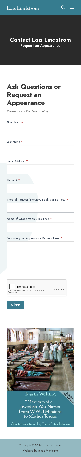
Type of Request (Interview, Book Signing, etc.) (37, 199)
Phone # (13, 180)
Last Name (15, 141)
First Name (15, 122)
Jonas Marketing (48, 450)
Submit (15, 305)
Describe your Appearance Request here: (34, 238)
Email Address (17, 161)
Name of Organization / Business (29, 219)
